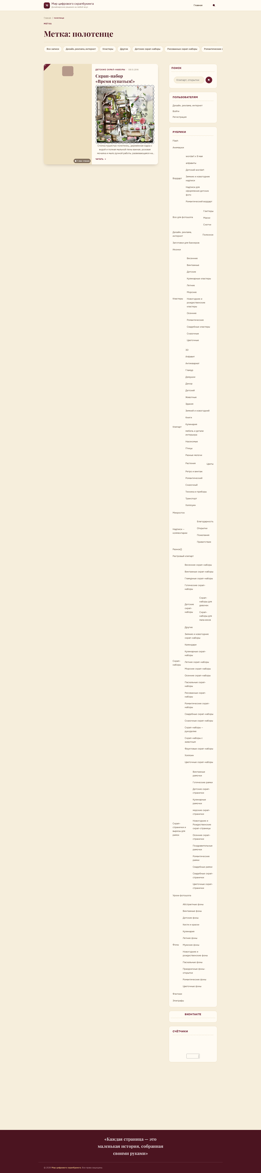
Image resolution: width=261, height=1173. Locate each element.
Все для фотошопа (183, 217)
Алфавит (190, 356)
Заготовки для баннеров (186, 242)
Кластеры (108, 48)
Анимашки (178, 147)
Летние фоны (190, 938)
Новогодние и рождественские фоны (195, 953)
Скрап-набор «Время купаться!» (115, 78)
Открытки (202, 528)
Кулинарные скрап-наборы (195, 653)
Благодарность (205, 521)
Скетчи (207, 224)
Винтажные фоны (192, 911)
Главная (198, 5)
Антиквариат (192, 363)
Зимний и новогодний (197, 410)
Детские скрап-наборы (147, 48)
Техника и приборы (196, 491)
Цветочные (193, 340)
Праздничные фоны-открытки (194, 970)
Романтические (195, 320)
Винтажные (193, 265)
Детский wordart (195, 169)
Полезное (208, 234)
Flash (175, 140)
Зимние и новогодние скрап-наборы (197, 636)
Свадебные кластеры (198, 326)
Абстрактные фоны (193, 904)
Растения (190, 463)
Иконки (177, 249)
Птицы (188, 448)
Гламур (189, 370)
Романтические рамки (201, 858)
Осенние (192, 313)
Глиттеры (208, 211)
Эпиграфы (178, 1000)
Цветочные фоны (192, 986)
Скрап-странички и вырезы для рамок (179, 829)
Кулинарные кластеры (199, 278)
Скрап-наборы (177, 663)
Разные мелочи (193, 455)
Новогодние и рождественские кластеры (196, 302)
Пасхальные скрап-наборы (195, 684)
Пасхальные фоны (192, 962)
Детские (191, 271)
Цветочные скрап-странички (203, 886)
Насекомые (191, 441)
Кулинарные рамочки (199, 801)
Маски (206, 217)
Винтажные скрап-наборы (199, 571)
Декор (188, 383)
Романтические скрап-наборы (221, 48)
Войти (176, 111)
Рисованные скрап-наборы (182, 48)
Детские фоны (190, 917)
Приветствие (204, 541)
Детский (190, 390)
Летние (191, 285)
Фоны (176, 944)
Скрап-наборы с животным (194, 740)
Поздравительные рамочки (203, 847)
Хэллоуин (190, 505)
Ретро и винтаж (193, 471)
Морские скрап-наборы (198, 668)
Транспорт (191, 498)
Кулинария (191, 424)
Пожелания (203, 535)
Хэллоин (189, 755)
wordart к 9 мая (194, 156)
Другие (124, 48)
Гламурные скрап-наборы (199, 578)
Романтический (193, 478)
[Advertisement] (130, 1098)
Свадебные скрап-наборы (199, 714)
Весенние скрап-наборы (198, 564)
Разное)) (177, 549)
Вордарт (177, 178)
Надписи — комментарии (180, 531)
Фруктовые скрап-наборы (199, 748)
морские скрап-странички (201, 812)
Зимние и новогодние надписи (198, 178)
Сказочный (191, 484)
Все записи (53, 48)
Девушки (190, 377)
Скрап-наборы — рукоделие (194, 729)
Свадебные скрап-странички (203, 875)
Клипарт (177, 426)
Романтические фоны (194, 979)
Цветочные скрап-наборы (199, 762)
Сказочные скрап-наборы (199, 720)
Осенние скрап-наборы (198, 675)
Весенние (192, 258)
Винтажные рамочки (199, 773)
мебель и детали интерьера (194, 432)
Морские (192, 292)
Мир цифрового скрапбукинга (73, 4)
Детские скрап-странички (201, 791)
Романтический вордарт (199, 201)
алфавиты (191, 163)
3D (186, 349)
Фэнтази (177, 993)
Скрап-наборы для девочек (205, 601)
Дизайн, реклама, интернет (81, 48)
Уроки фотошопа (182, 895)
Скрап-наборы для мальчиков (205, 616)
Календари (191, 644)
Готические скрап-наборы (195, 587)
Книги (188, 417)
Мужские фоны (191, 944)
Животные (191, 397)
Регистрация (180, 117)
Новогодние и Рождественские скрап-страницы (202, 824)
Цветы (210, 463)
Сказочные (193, 333)
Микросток (179, 512)
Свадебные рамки (202, 866)
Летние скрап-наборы (197, 662)
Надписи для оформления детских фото (197, 191)
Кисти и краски (191, 924)
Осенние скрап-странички (201, 837)
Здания (189, 403)
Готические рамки (203, 782)
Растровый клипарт (183, 556)
